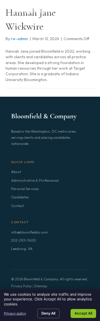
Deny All (48, 313)
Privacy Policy (21, 286)
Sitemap (40, 286)
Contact (17, 205)
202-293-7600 (23, 240)
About (16, 171)
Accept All (83, 313)
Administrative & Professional (35, 180)
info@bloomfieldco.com (29, 232)
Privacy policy (15, 313)
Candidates (20, 197)
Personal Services (25, 188)
